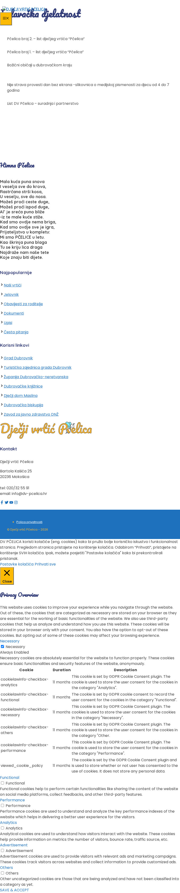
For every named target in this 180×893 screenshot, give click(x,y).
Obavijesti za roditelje (23, 304)
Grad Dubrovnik (18, 358)
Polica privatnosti (29, 522)
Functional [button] (9, 777)
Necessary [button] (9, 641)
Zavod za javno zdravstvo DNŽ (31, 414)
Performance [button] (12, 800)
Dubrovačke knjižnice (23, 386)
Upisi (8, 322)
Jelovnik (11, 294)
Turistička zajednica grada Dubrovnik (37, 367)
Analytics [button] (8, 822)
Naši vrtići (12, 285)
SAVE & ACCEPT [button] (14, 890)
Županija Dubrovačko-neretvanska (36, 377)
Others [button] (6, 867)
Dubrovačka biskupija (23, 405)
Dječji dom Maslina (21, 395)
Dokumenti (14, 313)
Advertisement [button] (14, 845)
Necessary (15, 646)
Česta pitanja (16, 332)
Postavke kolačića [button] (17, 564)
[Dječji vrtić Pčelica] (24, 9)
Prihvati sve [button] (45, 564)
